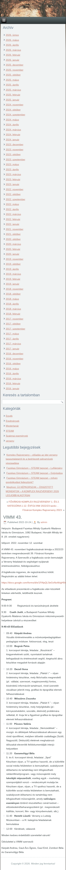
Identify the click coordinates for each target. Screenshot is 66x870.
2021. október (13, 234)
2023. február (13, 179)
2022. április (12, 209)
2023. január (12, 184)
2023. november (14, 149)
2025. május (12, 79)
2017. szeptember (15, 328)
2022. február (13, 219)
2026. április (12, 45)
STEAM (10, 431)
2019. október (13, 264)
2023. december (14, 144)
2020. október (13, 239)
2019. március (13, 274)
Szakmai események (17, 435)
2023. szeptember (15, 159)
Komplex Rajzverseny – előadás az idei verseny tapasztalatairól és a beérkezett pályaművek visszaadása (32, 458)
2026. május (12, 40)
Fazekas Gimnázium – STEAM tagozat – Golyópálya (34, 473)
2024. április (12, 124)
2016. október (13, 363)
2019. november (14, 259)
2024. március (13, 129)
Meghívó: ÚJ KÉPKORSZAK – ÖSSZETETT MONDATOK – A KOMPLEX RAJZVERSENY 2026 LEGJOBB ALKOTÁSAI (32, 491)
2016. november (14, 358)
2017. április (12, 338)
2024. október (13, 109)
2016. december (14, 353)
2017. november (14, 318)
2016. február (13, 383)
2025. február (13, 94)
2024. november (14, 104)
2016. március (13, 378)
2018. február (13, 313)
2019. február (13, 279)
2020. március (13, 244)
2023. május (12, 164)
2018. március (13, 308)
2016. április (12, 373)
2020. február (13, 249)
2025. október (13, 74)
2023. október (13, 154)
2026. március (13, 50)
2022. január (12, 224)
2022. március (13, 214)
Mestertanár (12, 425)
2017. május (12, 333)
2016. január (12, 388)
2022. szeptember (15, 199)
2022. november (14, 189)
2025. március (13, 89)
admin (44, 522)
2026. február (13, 54)
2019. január (12, 284)
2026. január (12, 60)
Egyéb (9, 415)
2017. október (13, 323)
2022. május (12, 204)
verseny (10, 440)
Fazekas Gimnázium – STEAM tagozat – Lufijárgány (34, 468)
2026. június (12, 35)
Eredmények (12, 421)
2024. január (12, 139)
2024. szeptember (15, 114)
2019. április (12, 269)
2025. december (14, 64)
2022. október (13, 194)
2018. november (14, 289)
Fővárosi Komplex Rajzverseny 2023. (42, 510)
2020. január (12, 254)
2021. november (14, 229)
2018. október (13, 293)
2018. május (12, 299)
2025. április (12, 84)
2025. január (12, 99)
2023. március (13, 174)
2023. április (12, 169)
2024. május (12, 119)
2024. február (13, 134)
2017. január (12, 348)
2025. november (14, 70)
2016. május (12, 368)
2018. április (12, 303)
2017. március (13, 343)
